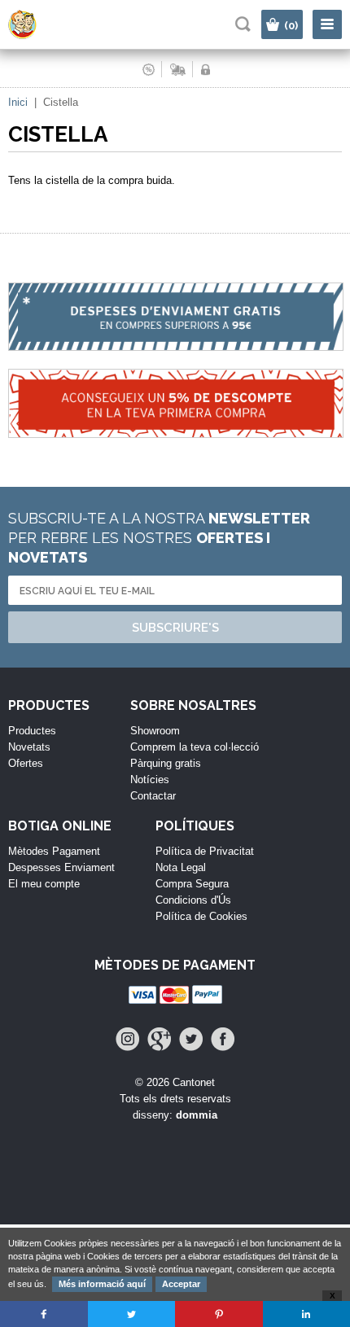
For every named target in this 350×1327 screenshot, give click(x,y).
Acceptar (181, 1284)
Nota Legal (180, 867)
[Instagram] (127, 1039)
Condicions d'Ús (193, 900)
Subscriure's (175, 627)
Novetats (29, 747)
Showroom (155, 731)
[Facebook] (222, 1039)
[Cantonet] (37, 35)
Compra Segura (192, 884)
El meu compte (44, 884)
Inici (18, 102)
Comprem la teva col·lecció (194, 747)
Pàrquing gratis (165, 763)
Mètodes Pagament (54, 851)
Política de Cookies (201, 916)
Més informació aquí (102, 1284)
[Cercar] (243, 24)
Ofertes (25, 763)
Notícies (149, 779)
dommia (196, 1115)
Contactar (153, 796)
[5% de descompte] (175, 412)
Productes (32, 731)
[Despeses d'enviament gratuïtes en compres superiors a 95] (175, 325)
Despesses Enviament (61, 867)
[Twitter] (191, 1039)
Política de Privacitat (204, 851)
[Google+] (159, 1039)
